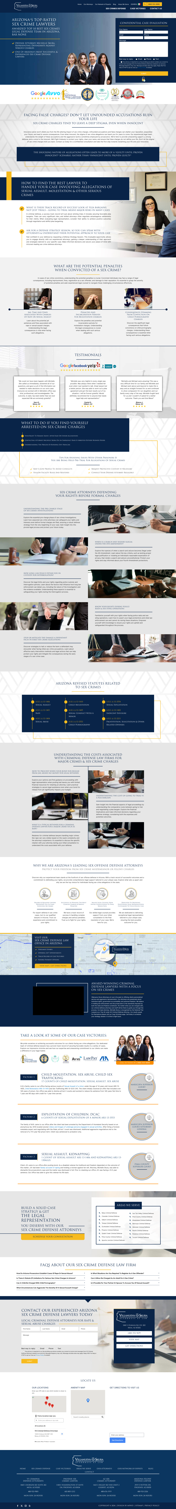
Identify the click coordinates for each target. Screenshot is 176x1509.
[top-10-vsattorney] (127, 88)
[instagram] (26, 1506)
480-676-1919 (106, 1491)
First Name (123, 29)
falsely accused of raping (50, 1168)
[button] (50, 1273)
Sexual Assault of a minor (74, 1086)
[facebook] (18, 1506)
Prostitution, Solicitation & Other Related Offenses (125, 722)
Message (122, 40)
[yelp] (30, 1506)
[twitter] (22, 1506)
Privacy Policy (142, 67)
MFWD (130, 1506)
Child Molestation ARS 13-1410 (37, 1089)
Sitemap (139, 1506)
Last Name (148, 29)
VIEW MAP (44, 966)
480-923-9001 (33, 1491)
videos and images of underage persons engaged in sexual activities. (75, 1127)
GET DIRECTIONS (58, 966)
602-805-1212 (70, 1491)
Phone (146, 35)
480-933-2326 (143, 1491)
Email (121, 35)
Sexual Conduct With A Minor (81, 713)
